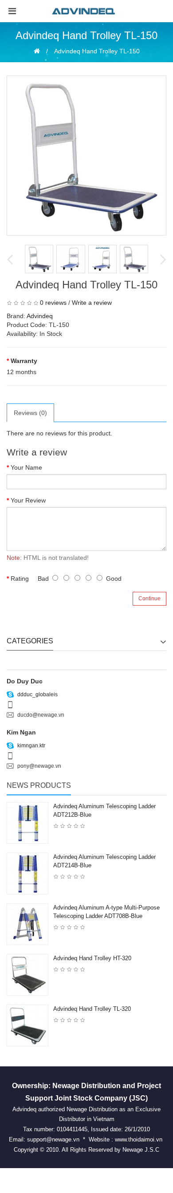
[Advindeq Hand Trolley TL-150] (86, 155)
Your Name (26, 467)
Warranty (24, 360)
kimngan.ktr (30, 745)
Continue (149, 598)
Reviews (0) (30, 412)
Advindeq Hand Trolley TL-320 (92, 1008)
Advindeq (40, 315)
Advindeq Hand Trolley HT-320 (92, 958)
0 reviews (53, 302)
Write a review (92, 302)
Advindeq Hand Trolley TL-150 (97, 51)
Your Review (28, 500)
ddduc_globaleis (37, 694)
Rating (20, 578)
